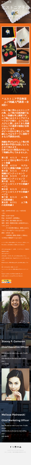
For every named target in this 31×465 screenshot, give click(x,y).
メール (8, 249)
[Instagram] (15, 447)
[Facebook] (11, 447)
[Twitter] (13, 447)
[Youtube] (20, 447)
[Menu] (28, 2)
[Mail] (18, 447)
